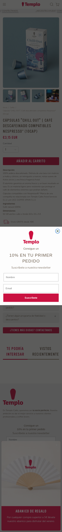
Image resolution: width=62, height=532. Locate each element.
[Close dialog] (57, 231)
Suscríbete (31, 297)
